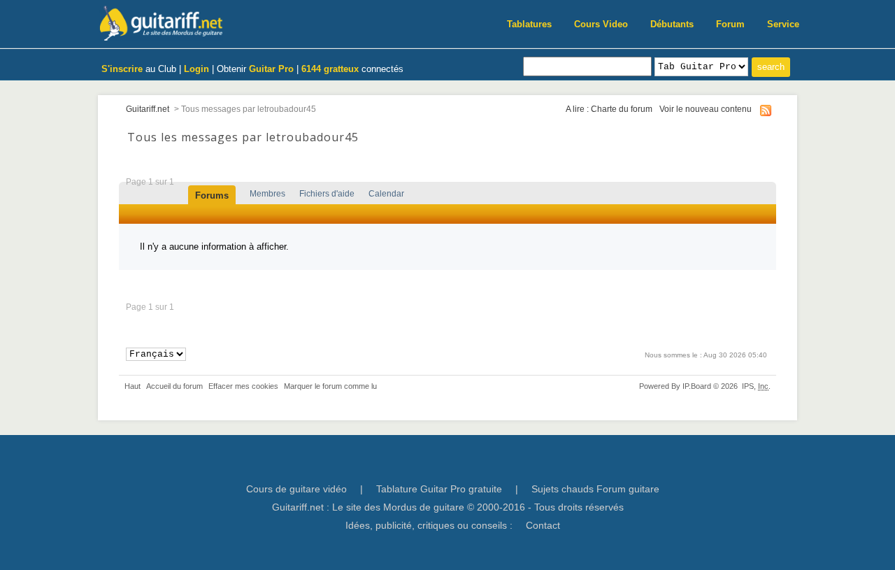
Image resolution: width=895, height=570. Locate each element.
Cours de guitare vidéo (296, 488)
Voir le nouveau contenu (705, 108)
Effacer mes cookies (243, 386)
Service (783, 24)
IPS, (755, 386)
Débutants (672, 24)
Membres (267, 193)
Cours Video (601, 24)
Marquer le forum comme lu (330, 386)
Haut (132, 386)
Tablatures (529, 24)
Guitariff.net (147, 108)
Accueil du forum (174, 386)
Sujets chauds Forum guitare (595, 488)
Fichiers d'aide (327, 193)
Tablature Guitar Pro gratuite (439, 488)
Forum (730, 24)
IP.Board (696, 386)
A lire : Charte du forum (609, 108)
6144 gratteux (330, 69)
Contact (543, 525)
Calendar (386, 193)
